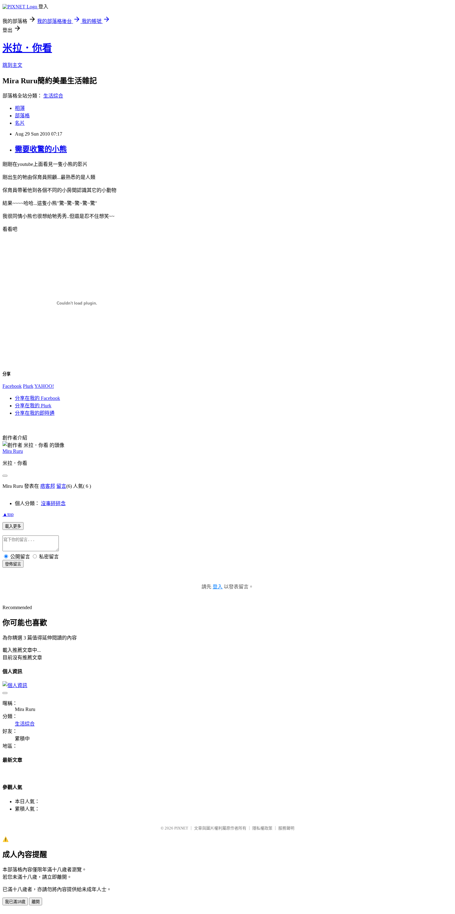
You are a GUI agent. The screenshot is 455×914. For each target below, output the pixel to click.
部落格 (22, 115)
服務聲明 (286, 828)
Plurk (28, 386)
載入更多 (13, 526)
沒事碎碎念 (53, 503)
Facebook (12, 386)
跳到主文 (12, 65)
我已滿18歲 (15, 901)
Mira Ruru (12, 451)
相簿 (20, 108)
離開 (36, 901)
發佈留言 (13, 564)
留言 (61, 486)
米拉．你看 (27, 48)
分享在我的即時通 (34, 413)
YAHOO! (44, 386)
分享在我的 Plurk (33, 405)
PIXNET (181, 828)
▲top (8, 514)
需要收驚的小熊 (41, 149)
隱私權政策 (262, 828)
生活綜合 (53, 95)
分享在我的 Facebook (37, 398)
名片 (20, 123)
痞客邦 (47, 486)
